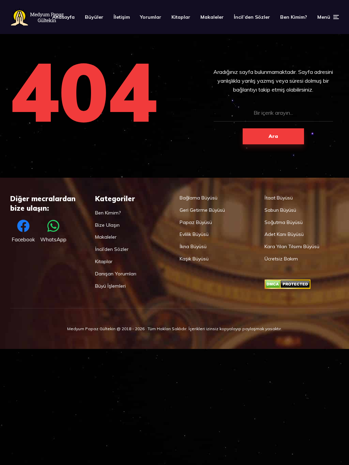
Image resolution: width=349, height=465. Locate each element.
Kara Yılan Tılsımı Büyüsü (291, 246)
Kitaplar (180, 17)
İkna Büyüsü (193, 246)
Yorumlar (150, 17)
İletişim (121, 17)
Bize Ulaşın (107, 225)
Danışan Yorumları (115, 274)
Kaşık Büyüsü (194, 259)
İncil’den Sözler (252, 17)
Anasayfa (63, 17)
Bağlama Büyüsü (198, 198)
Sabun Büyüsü (280, 210)
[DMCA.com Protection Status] (287, 287)
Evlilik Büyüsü (194, 234)
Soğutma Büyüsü (283, 222)
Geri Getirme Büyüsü (202, 210)
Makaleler (212, 17)
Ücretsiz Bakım (281, 259)
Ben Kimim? (293, 17)
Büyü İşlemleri (110, 286)
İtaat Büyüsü (278, 198)
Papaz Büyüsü (196, 222)
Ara (273, 136)
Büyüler (94, 17)
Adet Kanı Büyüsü (284, 234)
